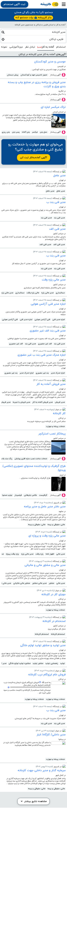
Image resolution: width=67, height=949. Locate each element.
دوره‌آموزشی (16, 47)
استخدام (61, 47)
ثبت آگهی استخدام (14, 4)
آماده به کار (61, 24)
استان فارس (48, 24)
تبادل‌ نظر (30, 47)
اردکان (38, 24)
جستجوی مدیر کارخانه (24, 24)
